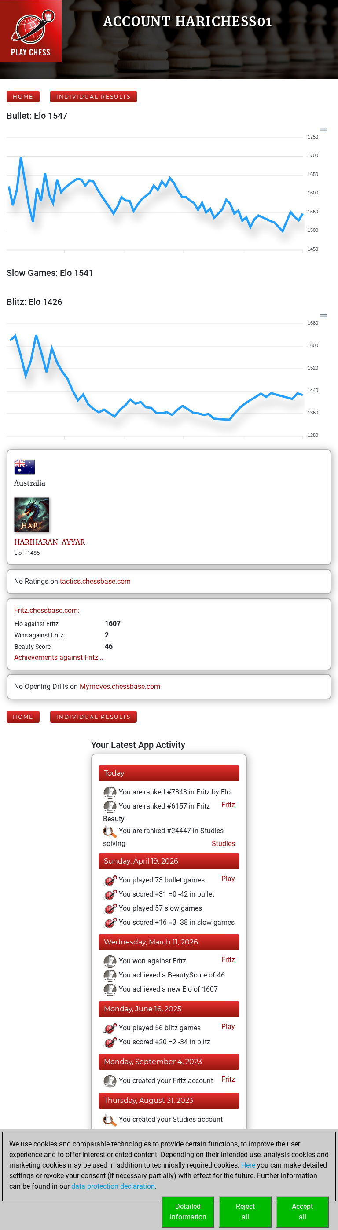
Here (248, 1165)
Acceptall (302, 1211)
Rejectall (245, 1211)
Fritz (227, 805)
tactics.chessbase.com (95, 581)
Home (23, 96)
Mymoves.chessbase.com (120, 686)
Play (227, 879)
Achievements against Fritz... (58, 657)
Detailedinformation (188, 1211)
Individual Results (93, 96)
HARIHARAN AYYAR (49, 542)
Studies (222, 843)
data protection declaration (113, 1186)
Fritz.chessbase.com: (47, 610)
